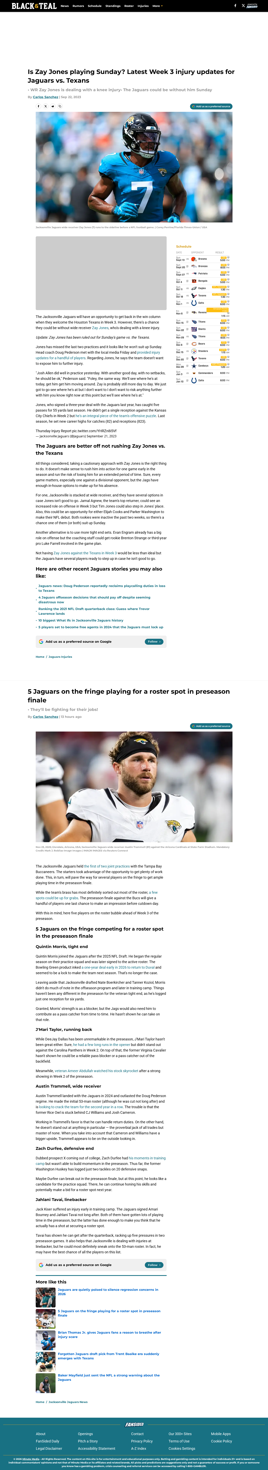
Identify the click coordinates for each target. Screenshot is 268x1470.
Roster (129, 6)
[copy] (60, 106)
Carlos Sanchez (45, 97)
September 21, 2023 (101, 436)
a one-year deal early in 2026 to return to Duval (118, 967)
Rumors (78, 6)
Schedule (95, 6)
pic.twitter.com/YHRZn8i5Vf (94, 431)
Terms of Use (179, 1441)
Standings (113, 6)
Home (40, 657)
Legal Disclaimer (49, 1448)
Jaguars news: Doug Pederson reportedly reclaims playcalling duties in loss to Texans (101, 588)
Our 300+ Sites (180, 1434)
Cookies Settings (182, 1448)
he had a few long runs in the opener (101, 1045)
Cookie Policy (221, 1441)
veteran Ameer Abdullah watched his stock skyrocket (96, 1071)
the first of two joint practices (106, 866)
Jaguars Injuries (60, 657)
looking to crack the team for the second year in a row (81, 1107)
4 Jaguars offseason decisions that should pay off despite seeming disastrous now (94, 600)
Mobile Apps (221, 1434)
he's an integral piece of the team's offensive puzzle (116, 416)
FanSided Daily (47, 1441)
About (40, 1434)
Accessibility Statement (96, 1448)
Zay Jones (100, 328)
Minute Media (30, 1459)
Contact (137, 1434)
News (65, 6)
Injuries (143, 6)
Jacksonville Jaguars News (68, 1402)
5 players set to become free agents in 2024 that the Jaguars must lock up (100, 627)
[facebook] (235, 5)
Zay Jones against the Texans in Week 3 (85, 553)
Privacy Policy (142, 1441)
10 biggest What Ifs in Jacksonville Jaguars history (80, 620)
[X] (243, 5)
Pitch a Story (88, 1441)
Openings (85, 1434)
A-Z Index (138, 1448)
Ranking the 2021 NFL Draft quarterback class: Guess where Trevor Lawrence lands (94, 611)
